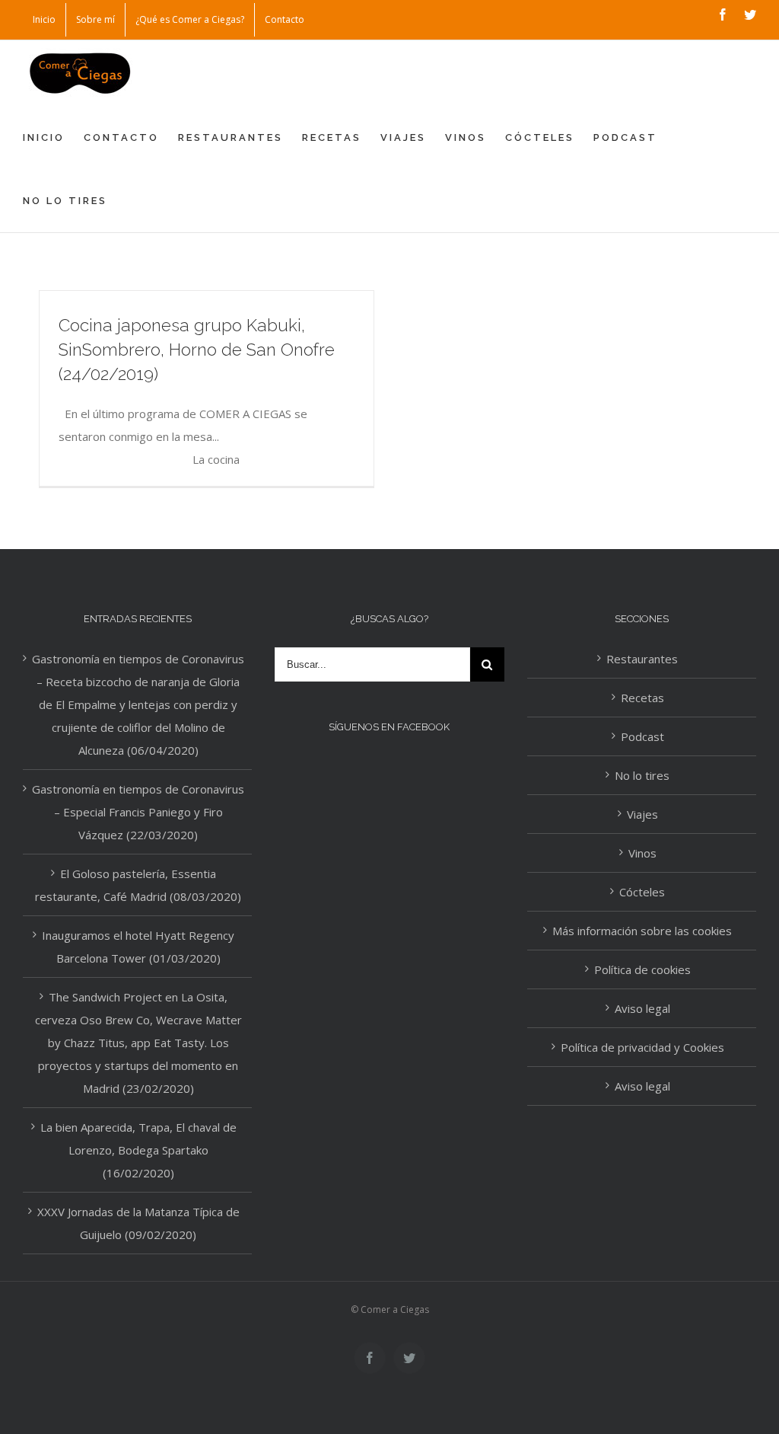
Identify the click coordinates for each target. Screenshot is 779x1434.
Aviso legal (642, 1008)
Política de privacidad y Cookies (642, 1047)
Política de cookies (642, 969)
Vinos (642, 853)
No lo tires (642, 775)
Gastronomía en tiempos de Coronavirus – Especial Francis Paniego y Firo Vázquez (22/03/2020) (138, 811)
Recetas (642, 697)
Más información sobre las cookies (642, 930)
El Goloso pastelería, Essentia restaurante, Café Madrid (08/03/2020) (138, 885)
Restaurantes (642, 658)
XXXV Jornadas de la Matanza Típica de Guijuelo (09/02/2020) (138, 1223)
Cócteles (642, 891)
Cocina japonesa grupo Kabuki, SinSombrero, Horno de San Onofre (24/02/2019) (197, 349)
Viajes (642, 814)
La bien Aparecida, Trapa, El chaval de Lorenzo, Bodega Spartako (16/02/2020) (138, 1149)
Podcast (642, 736)
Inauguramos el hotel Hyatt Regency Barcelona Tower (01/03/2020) (138, 947)
